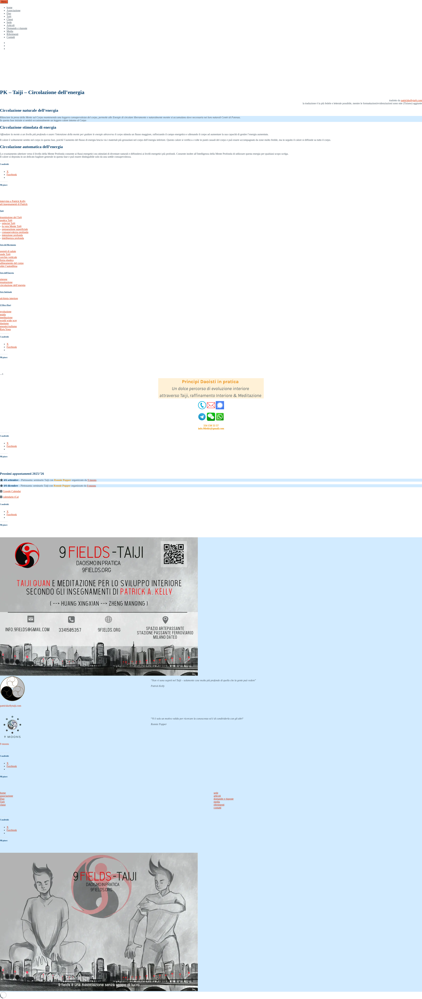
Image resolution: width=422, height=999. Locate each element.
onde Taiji (5, 254)
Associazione (13, 10)
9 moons (92, 480)
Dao (9, 13)
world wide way (8, 320)
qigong (3, 279)
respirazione (6, 282)
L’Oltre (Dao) (5, 305)
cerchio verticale (8, 257)
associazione (6, 795)
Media (10, 31)
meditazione (6, 317)
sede (216, 792)
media (217, 801)
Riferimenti (12, 34)
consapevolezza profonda (15, 232)
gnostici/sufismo (8, 326)
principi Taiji (8, 223)
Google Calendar (12, 491)
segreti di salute (8, 251)
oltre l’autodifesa (8, 266)
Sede (9, 22)
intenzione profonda (12, 235)
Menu (4, 1)
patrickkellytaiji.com (411, 100)
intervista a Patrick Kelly (13, 201)
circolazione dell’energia (12, 285)
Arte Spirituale (6, 292)
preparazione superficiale (15, 229)
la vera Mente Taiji (11, 226)
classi (3, 804)
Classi (10, 19)
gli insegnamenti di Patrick (14, 204)
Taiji (9, 16)
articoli (217, 795)
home (9, 7)
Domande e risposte (17, 28)
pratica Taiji (6, 220)
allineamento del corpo (12, 263)
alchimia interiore (9, 298)
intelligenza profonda (13, 238)
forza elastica (7, 260)
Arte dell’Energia (7, 273)
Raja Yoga (5, 329)
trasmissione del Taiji (11, 217)
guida (3, 314)
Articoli (11, 25)
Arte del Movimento (8, 245)
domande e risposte (224, 798)
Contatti (11, 37)
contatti (217, 807)
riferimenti (219, 804)
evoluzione (5, 311)
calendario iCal (11, 496)
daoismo (4, 323)
